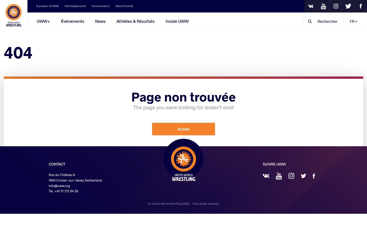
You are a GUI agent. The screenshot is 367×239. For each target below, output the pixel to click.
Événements (72, 21)
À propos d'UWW (47, 6)
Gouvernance (101, 6)
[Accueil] (13, 15)
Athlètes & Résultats (136, 21)
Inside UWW (177, 21)
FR (352, 21)
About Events (124, 6)
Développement (75, 6)
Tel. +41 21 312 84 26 (63, 191)
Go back (183, 129)
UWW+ (43, 21)
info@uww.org (59, 186)
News (100, 21)
